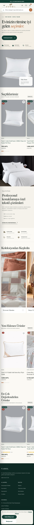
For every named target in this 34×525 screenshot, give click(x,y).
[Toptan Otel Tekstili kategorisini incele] (17, 171)
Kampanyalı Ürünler (5, 485)
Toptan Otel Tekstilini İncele (9, 222)
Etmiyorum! (9, 521)
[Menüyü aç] (4, 5)
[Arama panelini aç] (30, 10)
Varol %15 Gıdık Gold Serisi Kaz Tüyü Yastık (12, 373)
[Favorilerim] (26, 5)
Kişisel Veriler (21, 494)
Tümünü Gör (30, 96)
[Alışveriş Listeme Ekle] (23, 101)
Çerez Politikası (5, 505)
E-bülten (3, 494)
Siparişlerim (4, 491)
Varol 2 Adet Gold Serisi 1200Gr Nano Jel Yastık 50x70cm (13, 142)
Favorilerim (4, 488)
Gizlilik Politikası (5, 508)
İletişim (19, 485)
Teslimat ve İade (22, 488)
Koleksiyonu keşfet (8, 37)
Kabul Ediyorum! (9, 517)
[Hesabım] (22, 5)
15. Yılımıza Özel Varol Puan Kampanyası (10, 503)
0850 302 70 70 (5, 477)
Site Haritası (21, 491)
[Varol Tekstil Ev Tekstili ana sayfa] (11, 5)
